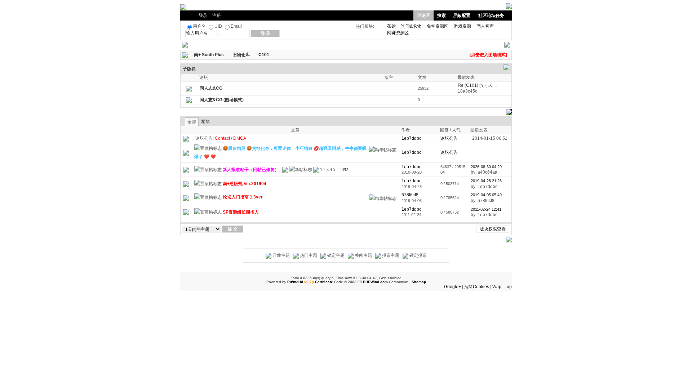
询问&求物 (411, 26)
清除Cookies (476, 286)
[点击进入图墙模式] (488, 54)
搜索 (441, 15)
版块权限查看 (493, 229)
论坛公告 (449, 138)
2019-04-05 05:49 (486, 195)
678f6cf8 (410, 194)
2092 (344, 169)
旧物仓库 (241, 54)
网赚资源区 (398, 32)
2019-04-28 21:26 (486, 181)
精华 (205, 121)
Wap (496, 286)
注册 (216, 15)
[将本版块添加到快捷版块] (276, 54)
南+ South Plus (209, 54)
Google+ (452, 286)
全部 (191, 121)
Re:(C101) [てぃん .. (477, 85)
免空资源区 (437, 26)
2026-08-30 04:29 (486, 167)
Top (508, 286)
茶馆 (391, 26)
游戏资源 (462, 26)
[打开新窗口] (186, 152)
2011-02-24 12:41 (486, 209)
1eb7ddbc (411, 166)
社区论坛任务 (491, 15)
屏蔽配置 (461, 15)
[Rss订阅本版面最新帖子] (271, 54)
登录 (203, 15)
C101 (263, 54)
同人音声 (485, 26)
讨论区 (423, 15)
